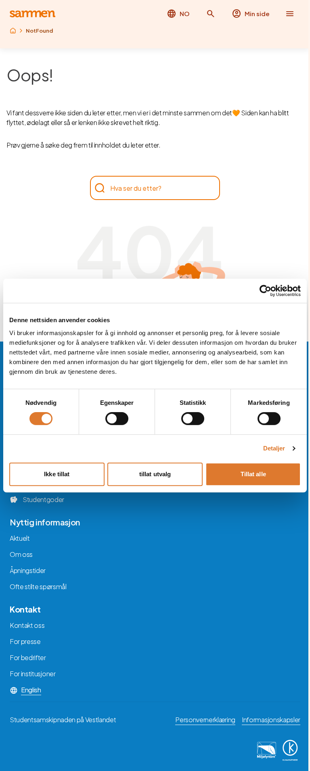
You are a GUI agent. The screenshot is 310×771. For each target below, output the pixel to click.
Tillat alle (253, 474)
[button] (210, 13)
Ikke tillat (56, 474)
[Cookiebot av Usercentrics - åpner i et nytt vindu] (265, 291)
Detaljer (274, 448)
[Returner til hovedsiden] (32, 13)
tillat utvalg (155, 474)
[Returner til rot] (13, 30)
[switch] (116, 418)
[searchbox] (151, 188)
